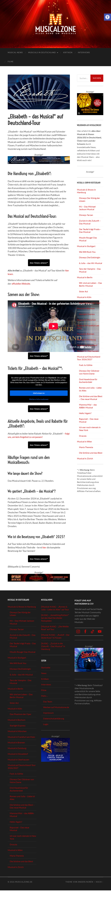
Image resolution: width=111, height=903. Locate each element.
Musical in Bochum (86, 308)
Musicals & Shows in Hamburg (22, 606)
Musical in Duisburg (86, 339)
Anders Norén (85, 882)
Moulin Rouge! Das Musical (22, 652)
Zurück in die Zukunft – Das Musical (90, 222)
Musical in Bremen (85, 334)
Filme (11, 61)
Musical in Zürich (85, 458)
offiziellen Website (21, 283)
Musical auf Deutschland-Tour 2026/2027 (89, 358)
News (43, 673)
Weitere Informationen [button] (38, 399)
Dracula (82, 435)
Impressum (48, 713)
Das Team (47, 701)
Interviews (84, 52)
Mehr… (44, 696)
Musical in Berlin (84, 277)
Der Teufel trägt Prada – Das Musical (90, 230)
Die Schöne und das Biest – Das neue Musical (90, 397)
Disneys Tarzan (86, 215)
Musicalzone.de (23, 882)
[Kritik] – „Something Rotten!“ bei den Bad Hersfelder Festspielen (55, 618)
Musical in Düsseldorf (87, 345)
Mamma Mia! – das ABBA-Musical (88, 406)
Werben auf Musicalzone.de (56, 707)
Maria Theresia (86, 447)
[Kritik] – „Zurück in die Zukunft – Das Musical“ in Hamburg (53, 646)
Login (45, 724)
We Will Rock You (87, 252)
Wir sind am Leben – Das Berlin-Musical (90, 284)
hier (44, 547)
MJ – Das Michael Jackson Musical (87, 208)
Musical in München (86, 319)
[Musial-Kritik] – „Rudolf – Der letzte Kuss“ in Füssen (55, 636)
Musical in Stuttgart (86, 246)
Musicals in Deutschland (42, 52)
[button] (107, 17)
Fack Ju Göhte (85, 365)
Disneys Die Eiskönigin (89, 257)
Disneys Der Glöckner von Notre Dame (89, 372)
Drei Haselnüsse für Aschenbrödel (88, 380)
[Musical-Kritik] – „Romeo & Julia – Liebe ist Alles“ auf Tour (55, 608)
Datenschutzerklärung (53, 718)
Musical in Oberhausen (88, 351)
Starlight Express (87, 314)
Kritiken (67, 52)
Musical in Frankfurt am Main (21, 737)
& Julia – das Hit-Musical (90, 263)
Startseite (45, 667)
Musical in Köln (84, 297)
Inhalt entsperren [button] (39, 393)
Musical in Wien (84, 441)
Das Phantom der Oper (90, 302)
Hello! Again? (85, 413)
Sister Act (83, 291)
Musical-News (15, 52)
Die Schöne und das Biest (90, 452)
